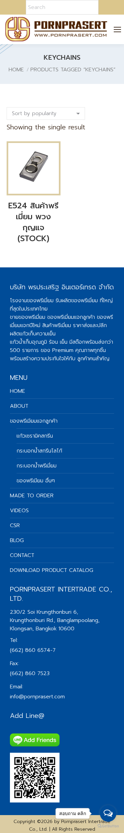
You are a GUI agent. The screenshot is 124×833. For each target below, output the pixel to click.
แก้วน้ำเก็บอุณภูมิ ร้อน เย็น (38, 342)
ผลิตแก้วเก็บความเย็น (33, 334)
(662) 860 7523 (30, 673)
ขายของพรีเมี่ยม (27, 317)
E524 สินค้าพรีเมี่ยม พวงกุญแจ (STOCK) (33, 222)
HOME (17, 391)
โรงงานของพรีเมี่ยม (32, 301)
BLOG (17, 540)
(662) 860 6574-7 (33, 650)
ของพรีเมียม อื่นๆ (36, 481)
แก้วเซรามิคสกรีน (35, 436)
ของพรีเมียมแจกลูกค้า (34, 421)
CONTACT (22, 555)
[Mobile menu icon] (117, 30)
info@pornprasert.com (37, 697)
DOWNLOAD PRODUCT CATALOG (51, 570)
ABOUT (19, 406)
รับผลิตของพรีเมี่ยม (77, 301)
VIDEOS (19, 511)
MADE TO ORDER (32, 496)
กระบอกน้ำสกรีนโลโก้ (39, 451)
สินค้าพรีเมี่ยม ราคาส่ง (66, 325)
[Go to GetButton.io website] (108, 826)
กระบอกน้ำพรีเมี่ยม (37, 466)
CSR (15, 525)
